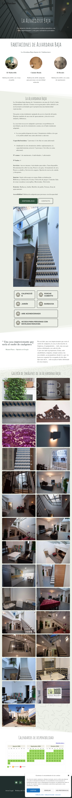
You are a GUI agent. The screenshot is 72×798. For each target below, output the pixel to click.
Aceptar (33, 790)
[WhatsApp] (20, 782)
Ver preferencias (62, 790)
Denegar (47, 790)
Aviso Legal (57, 794)
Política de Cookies (21, 790)
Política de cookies (40, 794)
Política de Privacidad (49, 794)
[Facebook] (16, 782)
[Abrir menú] (68, 3)
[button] (68, 775)
